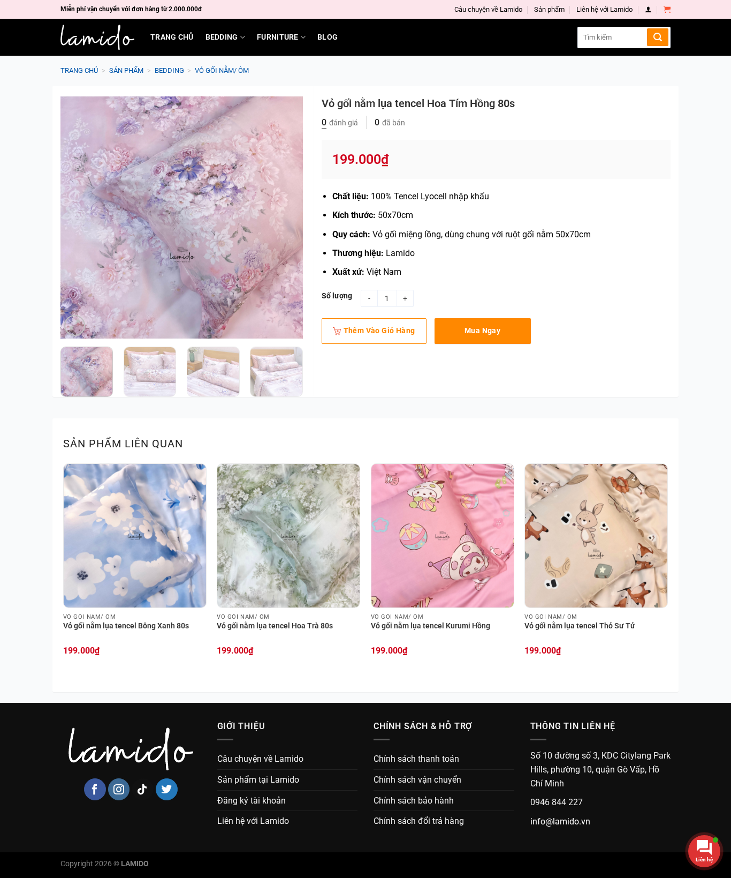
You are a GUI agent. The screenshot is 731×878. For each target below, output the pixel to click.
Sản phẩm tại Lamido (258, 780)
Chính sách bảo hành (414, 801)
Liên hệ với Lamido (604, 9)
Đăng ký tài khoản (251, 801)
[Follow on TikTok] (143, 789)
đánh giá (340, 122)
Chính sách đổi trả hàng (419, 821)
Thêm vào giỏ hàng (379, 330)
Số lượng (337, 296)
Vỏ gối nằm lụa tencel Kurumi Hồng (430, 626)
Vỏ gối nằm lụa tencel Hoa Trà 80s (275, 626)
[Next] (284, 217)
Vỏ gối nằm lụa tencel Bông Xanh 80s (126, 626)
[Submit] (657, 37)
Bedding (221, 37)
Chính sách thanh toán (416, 759)
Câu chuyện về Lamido (488, 9)
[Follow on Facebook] (95, 789)
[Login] (648, 9)
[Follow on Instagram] (119, 789)
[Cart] (667, 9)
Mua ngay (482, 330)
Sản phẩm (549, 9)
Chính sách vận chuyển (417, 780)
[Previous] (78, 217)
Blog (327, 37)
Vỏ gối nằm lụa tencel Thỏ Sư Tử (579, 626)
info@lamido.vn (560, 821)
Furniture (278, 37)
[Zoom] (74, 325)
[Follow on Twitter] (167, 789)
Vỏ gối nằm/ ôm (222, 70)
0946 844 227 (556, 802)
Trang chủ (172, 37)
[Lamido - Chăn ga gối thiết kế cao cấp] (97, 37)
